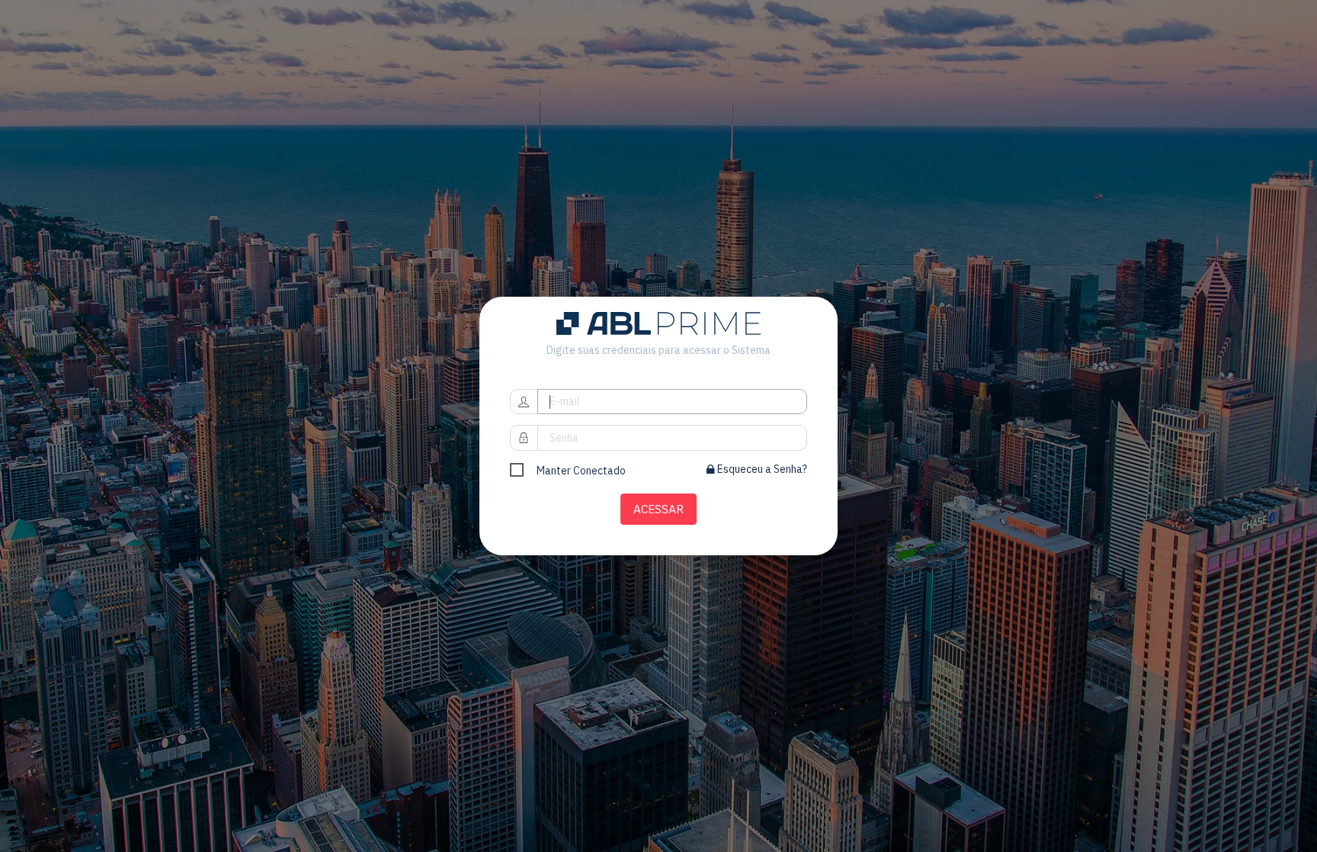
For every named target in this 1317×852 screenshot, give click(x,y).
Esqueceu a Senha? (761, 469)
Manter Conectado (581, 470)
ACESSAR (658, 508)
